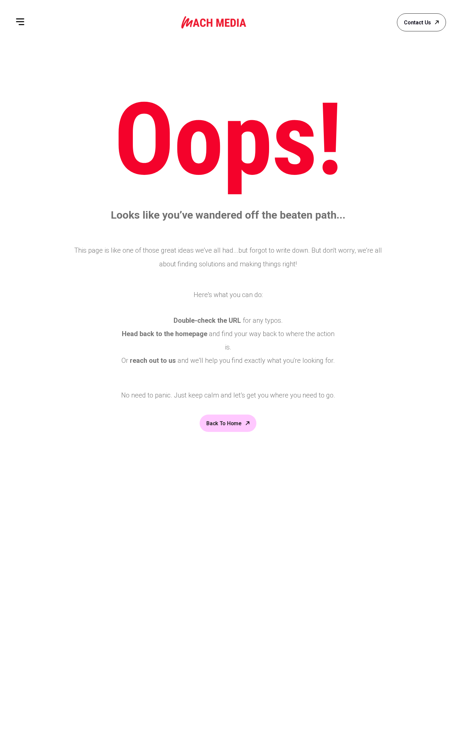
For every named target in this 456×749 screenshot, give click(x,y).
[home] (213, 22)
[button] (20, 22)
